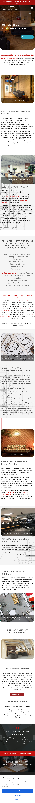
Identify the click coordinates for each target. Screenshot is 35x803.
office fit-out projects (13, 197)
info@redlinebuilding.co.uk (20, 764)
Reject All (17, 799)
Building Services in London (19, 300)
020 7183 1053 (21, 762)
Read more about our (17, 753)
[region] (17, 789)
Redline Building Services (9, 58)
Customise (17, 795)
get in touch (11, 492)
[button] (32, 8)
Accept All (18, 791)
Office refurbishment (11, 273)
